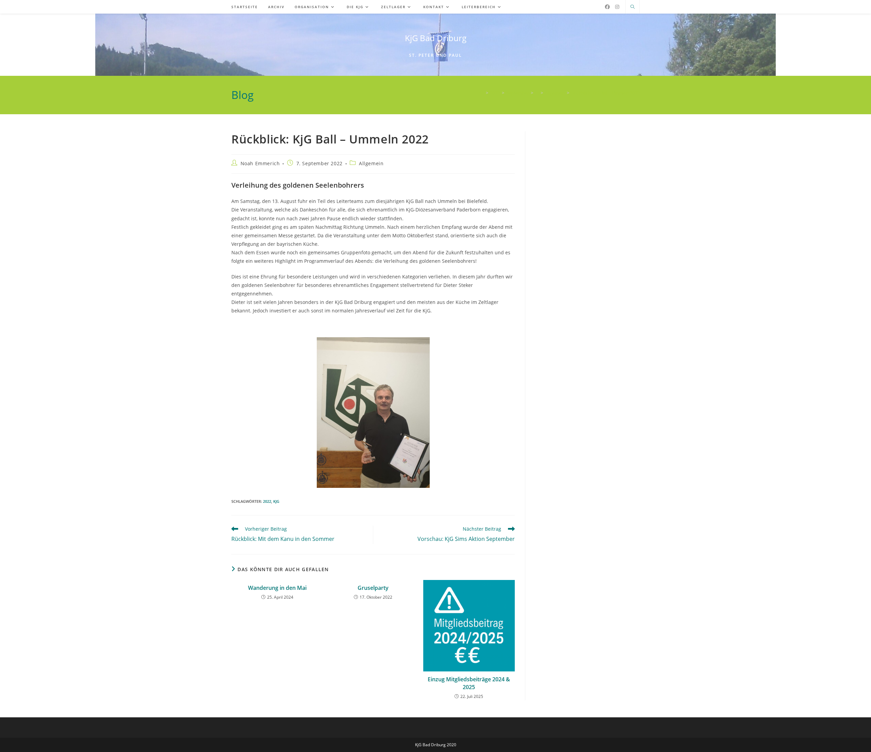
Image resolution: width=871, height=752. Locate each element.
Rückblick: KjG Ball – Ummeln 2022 (605, 93)
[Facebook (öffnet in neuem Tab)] (607, 6)
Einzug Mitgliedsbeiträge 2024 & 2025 (469, 683)
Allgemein (371, 163)
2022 (267, 501)
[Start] (481, 93)
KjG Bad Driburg (435, 38)
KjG (276, 501)
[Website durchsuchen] (632, 7)
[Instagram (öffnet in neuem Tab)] (617, 6)
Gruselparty (373, 588)
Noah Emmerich (260, 163)
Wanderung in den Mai (277, 588)
